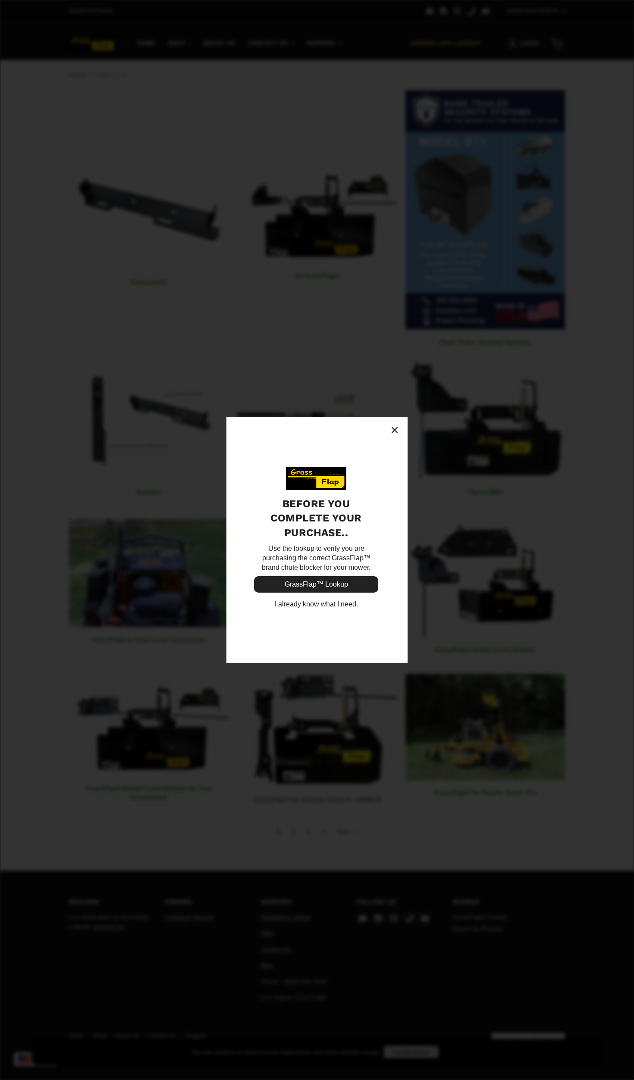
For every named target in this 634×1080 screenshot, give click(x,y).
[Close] (395, 430)
